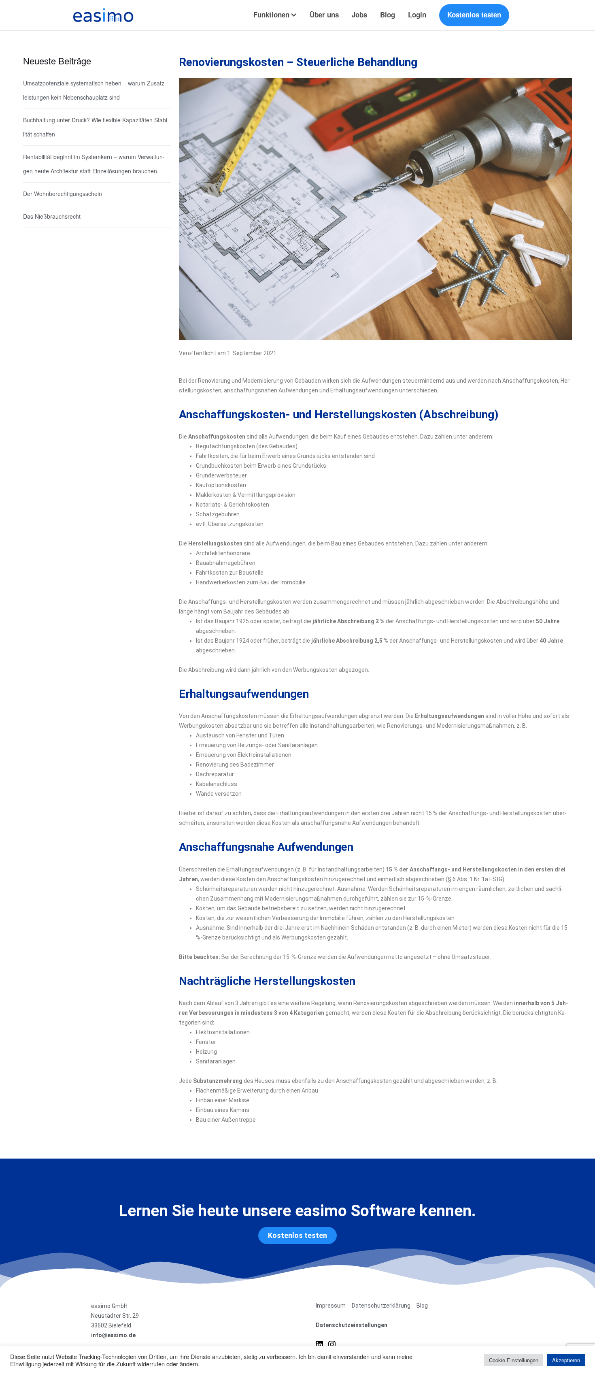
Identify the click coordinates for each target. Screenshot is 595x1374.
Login (417, 14)
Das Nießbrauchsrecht (52, 216)
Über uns (324, 14)
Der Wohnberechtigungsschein (62, 194)
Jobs (359, 14)
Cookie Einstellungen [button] (513, 1360)
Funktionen (271, 14)
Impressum (331, 1305)
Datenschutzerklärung (381, 1305)
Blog (387, 14)
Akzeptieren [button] (566, 1360)
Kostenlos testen (474, 14)
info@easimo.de (113, 1335)
